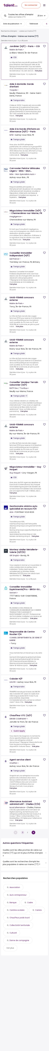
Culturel (13, 932)
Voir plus (38, 71)
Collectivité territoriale (20, 925)
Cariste (38, 910)
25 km (40, 15)
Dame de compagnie (19, 940)
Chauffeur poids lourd (20, 917)
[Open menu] (44, 5)
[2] (33, 832)
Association (15, 887)
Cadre (30, 902)
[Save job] (44, 46)
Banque (13, 902)
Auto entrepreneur (18, 895)
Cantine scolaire (17, 910)
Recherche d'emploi (9, 31)
